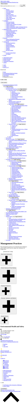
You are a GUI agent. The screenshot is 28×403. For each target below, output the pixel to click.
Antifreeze (13, 126)
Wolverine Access (7, 380)
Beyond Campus (9, 50)
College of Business (10, 25)
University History (10, 10)
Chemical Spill (14, 169)
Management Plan (15, 110)
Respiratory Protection (13, 237)
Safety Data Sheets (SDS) (11, 214)
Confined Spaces (12, 222)
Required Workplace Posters (12, 212)
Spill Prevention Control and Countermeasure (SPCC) (15, 102)
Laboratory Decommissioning (17, 186)
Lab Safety (8, 159)
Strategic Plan (9, 19)
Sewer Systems (14, 115)
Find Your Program (10, 22)
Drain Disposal (14, 95)
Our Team (8, 240)
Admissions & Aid (7, 29)
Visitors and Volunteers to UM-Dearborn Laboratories (18, 207)
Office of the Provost (10, 18)
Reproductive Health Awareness (18, 188)
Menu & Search (4, 3)
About (4, 8)
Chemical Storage (15, 171)
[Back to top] (11, 401)
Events (4, 55)
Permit (12, 113)
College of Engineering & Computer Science (15, 28)
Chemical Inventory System (17, 168)
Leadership (8, 13)
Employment (6, 376)
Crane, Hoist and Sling (13, 224)
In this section (4, 82)
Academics (5, 20)
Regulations (14, 114)
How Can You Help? (15, 108)
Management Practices (16, 111)
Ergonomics (8, 137)
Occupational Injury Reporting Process (17, 158)
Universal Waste (12, 124)
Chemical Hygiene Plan (16, 167)
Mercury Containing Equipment (18, 132)
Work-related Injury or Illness (12, 148)
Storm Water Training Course (17, 119)
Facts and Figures (10, 12)
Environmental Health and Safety (10, 73)
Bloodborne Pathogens (16, 164)
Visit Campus (9, 17)
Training (8, 215)
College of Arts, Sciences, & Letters (13, 24)
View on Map (3, 334)
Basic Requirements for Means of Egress (17, 143)
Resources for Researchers (11, 40)
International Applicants (11, 33)
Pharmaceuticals (14, 135)
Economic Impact (10, 14)
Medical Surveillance (13, 232)
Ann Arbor (5, 346)
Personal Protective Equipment (15, 236)
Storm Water (6, 75)
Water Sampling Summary (14, 238)
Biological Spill (14, 163)
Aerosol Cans (14, 125)
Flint (4, 345)
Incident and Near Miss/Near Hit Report (17, 153)
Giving (4, 66)
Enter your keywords (5, 6)
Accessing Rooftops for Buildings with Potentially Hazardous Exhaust (17, 220)
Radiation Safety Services (14, 196)
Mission (7, 9)
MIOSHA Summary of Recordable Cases (18, 211)
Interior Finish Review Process (15, 146)
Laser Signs (13, 193)
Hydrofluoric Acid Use (16, 177)
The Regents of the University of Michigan (12, 385)
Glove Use (13, 183)
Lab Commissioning (15, 184)
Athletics (8, 49)
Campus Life (6, 41)
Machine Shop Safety (13, 194)
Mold (10, 234)
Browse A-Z (6, 67)
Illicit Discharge (14, 109)
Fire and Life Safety (10, 139)
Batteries (13, 128)
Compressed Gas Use (16, 173)
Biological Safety (12, 160)
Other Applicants (9, 34)
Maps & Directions (7, 370)
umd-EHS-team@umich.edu (7, 340)
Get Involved (9, 44)
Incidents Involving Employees (15, 154)
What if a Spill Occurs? (16, 120)
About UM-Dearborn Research (12, 39)
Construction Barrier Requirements (16, 144)
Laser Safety (11, 192)
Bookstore (5, 373)
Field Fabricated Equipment (17, 182)
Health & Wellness (10, 45)
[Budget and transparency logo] (7, 390)
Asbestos (13, 91)
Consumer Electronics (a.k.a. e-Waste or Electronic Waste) (19, 130)
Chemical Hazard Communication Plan (17, 221)
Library (4, 377)
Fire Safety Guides (13, 145)
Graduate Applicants (10, 31)
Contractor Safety (10, 87)
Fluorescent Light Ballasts (17, 96)
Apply (4, 65)
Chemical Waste (14, 94)
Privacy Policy (6, 386)
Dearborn (5, 344)
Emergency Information (8, 375)
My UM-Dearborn (7, 371)
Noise (10, 235)
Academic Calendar (10, 23)
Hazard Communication (14, 227)
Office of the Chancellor (11, 15)
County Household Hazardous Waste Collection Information (19, 106)
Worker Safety (9, 216)
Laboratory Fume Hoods (16, 187)
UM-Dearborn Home (7, 57)
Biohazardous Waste (15, 93)
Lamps (12, 131)
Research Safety (12, 200)
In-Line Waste (14, 98)
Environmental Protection (8, 74)
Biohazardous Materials (16, 162)
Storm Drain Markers (16, 116)
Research (5, 38)
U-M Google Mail (7, 379)
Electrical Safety (12, 178)
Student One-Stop (7, 58)
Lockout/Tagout (12, 231)
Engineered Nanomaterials (17, 175)
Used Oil (11, 136)
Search (23, 6)
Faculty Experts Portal (10, 52)
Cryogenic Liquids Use (16, 174)
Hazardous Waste (12, 90)
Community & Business (8, 61)
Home (4, 72)
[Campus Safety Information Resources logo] (10, 391)
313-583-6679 (7, 336)
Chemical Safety (12, 165)
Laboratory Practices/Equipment (15, 179)
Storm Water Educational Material (18, 117)
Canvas (4, 374)
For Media (8, 54)
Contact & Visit (9, 36)
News (4, 51)
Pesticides (13, 134)
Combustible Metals (15, 172)
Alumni (5, 62)
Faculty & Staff (6, 60)
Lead (10, 217)
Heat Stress (11, 229)
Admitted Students (10, 35)
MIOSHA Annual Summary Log (13, 208)
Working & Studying (10, 46)
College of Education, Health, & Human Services (16, 27)
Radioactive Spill (15, 198)
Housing (8, 47)
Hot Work (11, 230)
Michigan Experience (10, 43)
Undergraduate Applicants (11, 30)
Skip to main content (5, 1)
